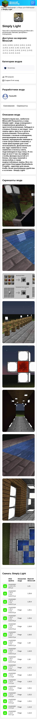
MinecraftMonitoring (14, 2)
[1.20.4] (16, 45)
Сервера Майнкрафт (8, 7)
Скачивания (9, 106)
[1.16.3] (17, 50)
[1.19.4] (28, 45)
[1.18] (28, 48)
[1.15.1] (5, 53)
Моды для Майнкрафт (26, 7)
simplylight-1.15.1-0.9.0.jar (12, 701)
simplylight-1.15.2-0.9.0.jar (12, 694)
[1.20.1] (22, 45)
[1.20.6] (10, 45)
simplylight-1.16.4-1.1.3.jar (12, 675)
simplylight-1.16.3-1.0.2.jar (12, 681)
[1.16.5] (22, 48)
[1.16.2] (11, 50)
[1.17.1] (5, 50)
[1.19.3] (5, 48)
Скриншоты (22, 106)
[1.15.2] (29, 50)
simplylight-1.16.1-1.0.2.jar (12, 688)
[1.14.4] (11, 53)
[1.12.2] (17, 53)
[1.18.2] (11, 48)
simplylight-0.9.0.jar (12, 707)
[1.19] (17, 48)
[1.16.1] (23, 50)
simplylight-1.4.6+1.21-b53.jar (12, 586)
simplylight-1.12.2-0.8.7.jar (12, 712)
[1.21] (5, 45)
